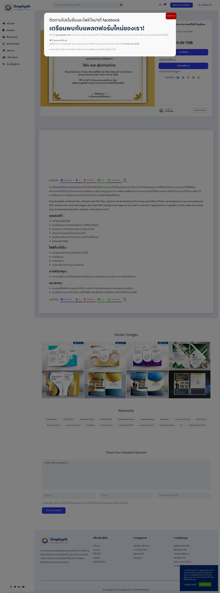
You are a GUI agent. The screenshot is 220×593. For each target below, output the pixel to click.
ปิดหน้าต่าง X (171, 16)
